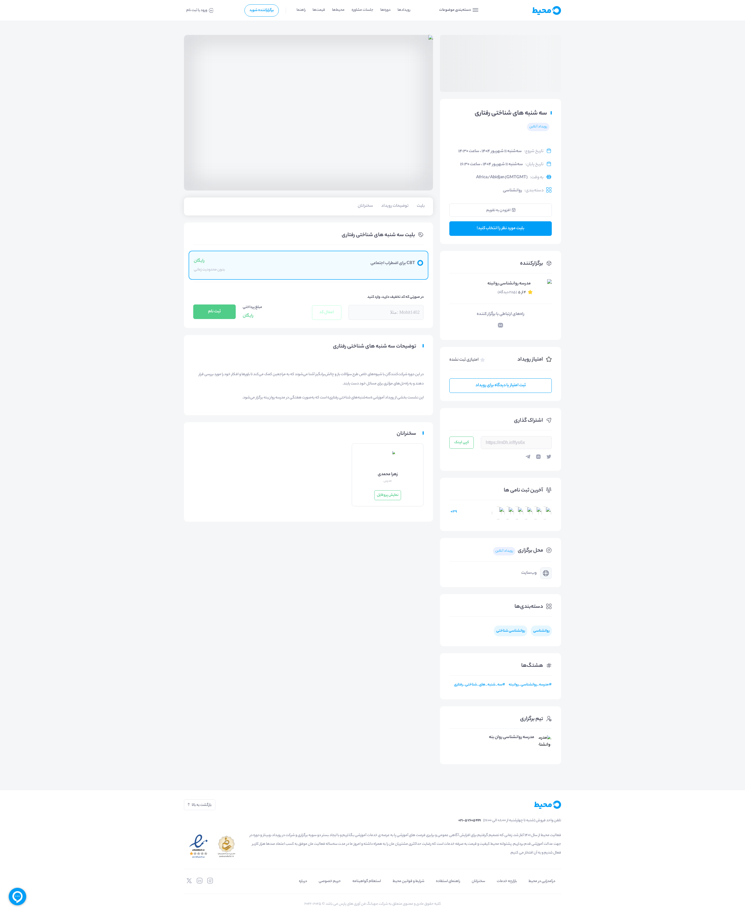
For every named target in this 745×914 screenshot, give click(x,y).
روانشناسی (512, 190)
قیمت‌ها (319, 10)
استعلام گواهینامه (366, 881)
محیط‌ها (338, 10)
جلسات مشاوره (362, 10)
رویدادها (404, 10)
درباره (303, 881)
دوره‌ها (385, 10)
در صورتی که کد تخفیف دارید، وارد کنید (395, 297)
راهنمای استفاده (448, 881)
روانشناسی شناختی (510, 631)
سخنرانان (478, 881)
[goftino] (17, 896)
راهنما (301, 10)
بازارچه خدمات (507, 881)
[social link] (210, 881)
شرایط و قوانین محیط (408, 881)
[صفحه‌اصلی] (532, 10)
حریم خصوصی (330, 881)
